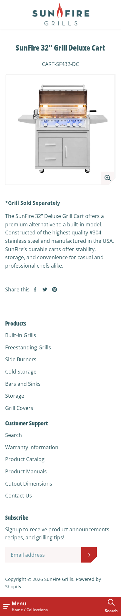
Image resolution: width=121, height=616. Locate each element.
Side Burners (20, 359)
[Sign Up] (89, 555)
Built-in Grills (20, 335)
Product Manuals (26, 471)
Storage (14, 395)
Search (13, 435)
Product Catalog (25, 459)
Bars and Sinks (23, 383)
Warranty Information (31, 447)
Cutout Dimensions (28, 483)
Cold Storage (20, 371)
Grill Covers (19, 408)
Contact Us (18, 495)
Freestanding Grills (28, 347)
